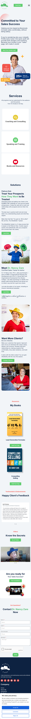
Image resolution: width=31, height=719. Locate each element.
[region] (15, 706)
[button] (29, 5)
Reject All (15, 715)
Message (3, 637)
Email (2, 625)
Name (2, 619)
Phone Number (4, 631)
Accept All (15, 707)
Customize (15, 711)
